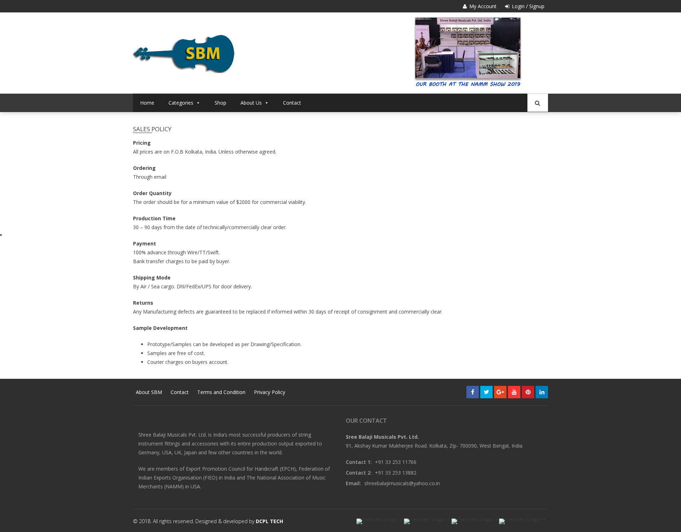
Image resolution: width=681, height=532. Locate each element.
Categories (180, 102)
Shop (220, 102)
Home (147, 102)
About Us (251, 102)
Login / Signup (527, 6)
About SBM (149, 392)
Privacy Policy (269, 392)
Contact (292, 102)
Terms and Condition (221, 392)
